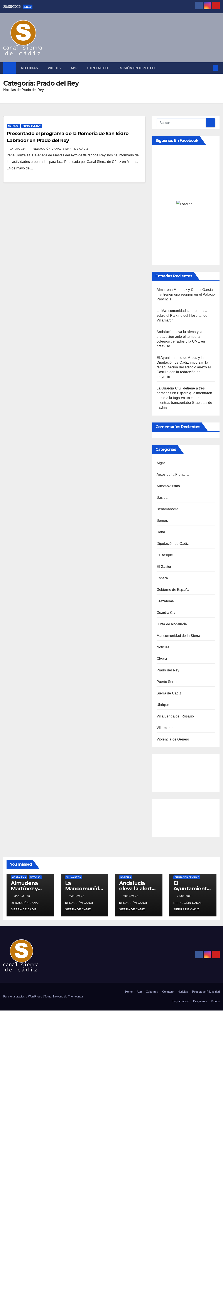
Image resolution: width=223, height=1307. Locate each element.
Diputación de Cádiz (173, 543)
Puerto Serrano (169, 682)
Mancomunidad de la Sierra (178, 636)
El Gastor (164, 566)
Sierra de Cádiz (169, 693)
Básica (162, 497)
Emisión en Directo (136, 68)
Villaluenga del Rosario (175, 716)
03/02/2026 (131, 896)
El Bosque (165, 555)
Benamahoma (168, 509)
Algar (161, 463)
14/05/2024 (18, 148)
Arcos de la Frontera (173, 474)
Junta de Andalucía (172, 624)
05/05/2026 (22, 896)
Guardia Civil (167, 613)
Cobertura (152, 991)
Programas (200, 1001)
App (74, 68)
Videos (54, 68)
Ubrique (163, 705)
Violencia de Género (173, 739)
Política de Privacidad (206, 991)
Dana (161, 532)
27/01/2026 (185, 896)
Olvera (162, 659)
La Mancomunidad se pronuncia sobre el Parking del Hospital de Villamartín (182, 315)
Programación (180, 1001)
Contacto (97, 68)
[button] (208, 68)
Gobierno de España (173, 589)
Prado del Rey (32, 126)
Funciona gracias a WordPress (23, 996)
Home (129, 991)
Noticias (29, 68)
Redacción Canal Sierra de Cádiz (60, 148)
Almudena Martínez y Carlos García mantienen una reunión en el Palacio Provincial (186, 294)
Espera (162, 578)
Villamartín (165, 728)
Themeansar (76, 996)
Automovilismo (168, 486)
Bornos (162, 520)
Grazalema (165, 601)
